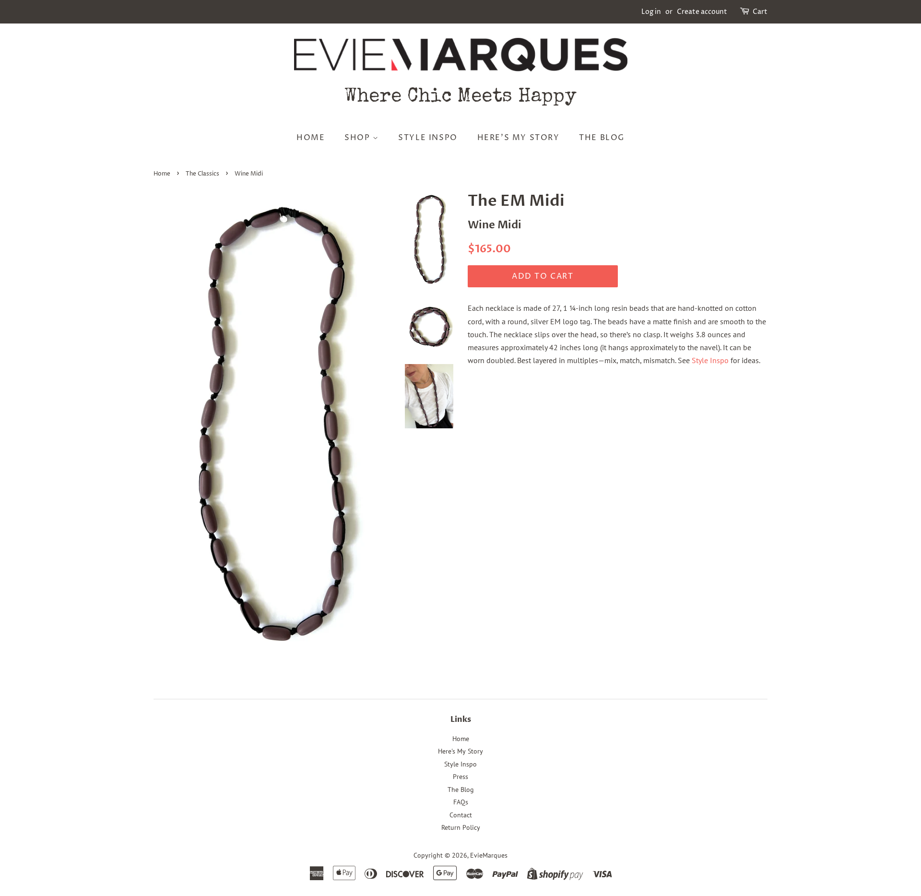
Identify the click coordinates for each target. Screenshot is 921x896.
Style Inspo (428, 137)
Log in (651, 11)
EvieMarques (489, 855)
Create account (702, 11)
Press (460, 776)
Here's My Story (518, 137)
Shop (358, 137)
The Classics (202, 174)
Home (310, 137)
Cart (760, 11)
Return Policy (460, 827)
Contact (460, 815)
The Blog (602, 137)
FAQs (460, 802)
